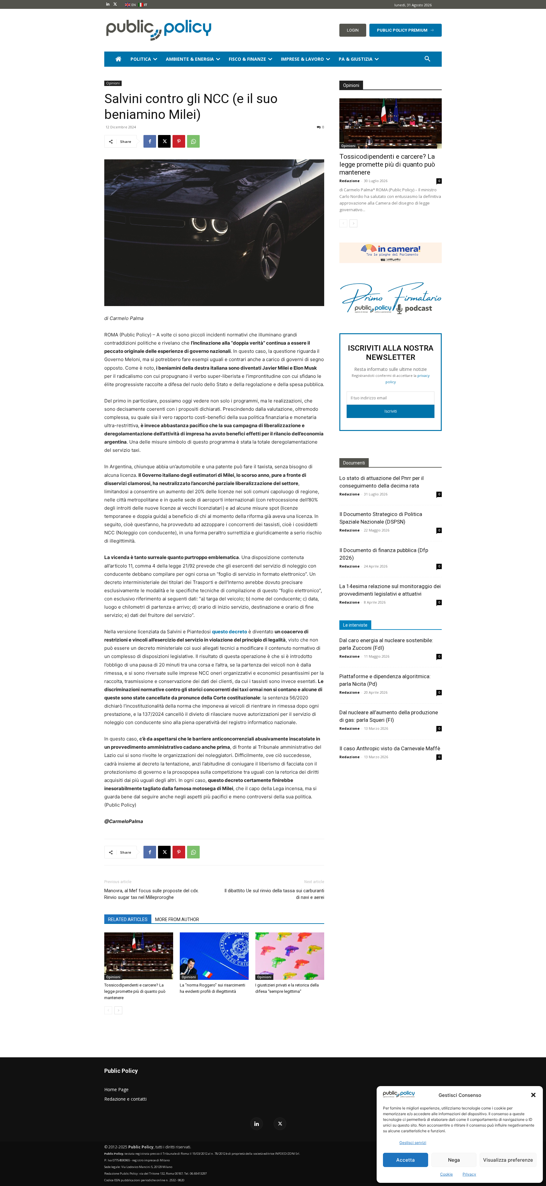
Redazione (349, 180)
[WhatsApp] (193, 141)
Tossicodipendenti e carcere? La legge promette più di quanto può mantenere (135, 991)
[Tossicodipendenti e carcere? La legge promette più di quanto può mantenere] (138, 956)
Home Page (116, 1089)
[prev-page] (108, 1010)
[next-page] (118, 1010)
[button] (533, 1095)
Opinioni (113, 83)
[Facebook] (149, 141)
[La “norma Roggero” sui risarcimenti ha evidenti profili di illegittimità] (214, 956)
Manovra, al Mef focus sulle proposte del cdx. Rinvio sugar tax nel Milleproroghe (151, 894)
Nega (454, 1160)
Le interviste (355, 625)
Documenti (354, 462)
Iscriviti (391, 411)
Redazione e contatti (125, 1099)
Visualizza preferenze (508, 1160)
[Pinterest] (179, 141)
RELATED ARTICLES (128, 919)
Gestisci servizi (412, 1142)
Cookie (446, 1174)
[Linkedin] (108, 4)
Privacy (469, 1174)
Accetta (405, 1160)
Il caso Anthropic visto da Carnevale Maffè (389, 748)
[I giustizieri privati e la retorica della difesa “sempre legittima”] (289, 956)
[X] (115, 4)
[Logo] (157, 30)
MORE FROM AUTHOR (177, 919)
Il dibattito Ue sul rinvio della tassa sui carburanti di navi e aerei (274, 894)
